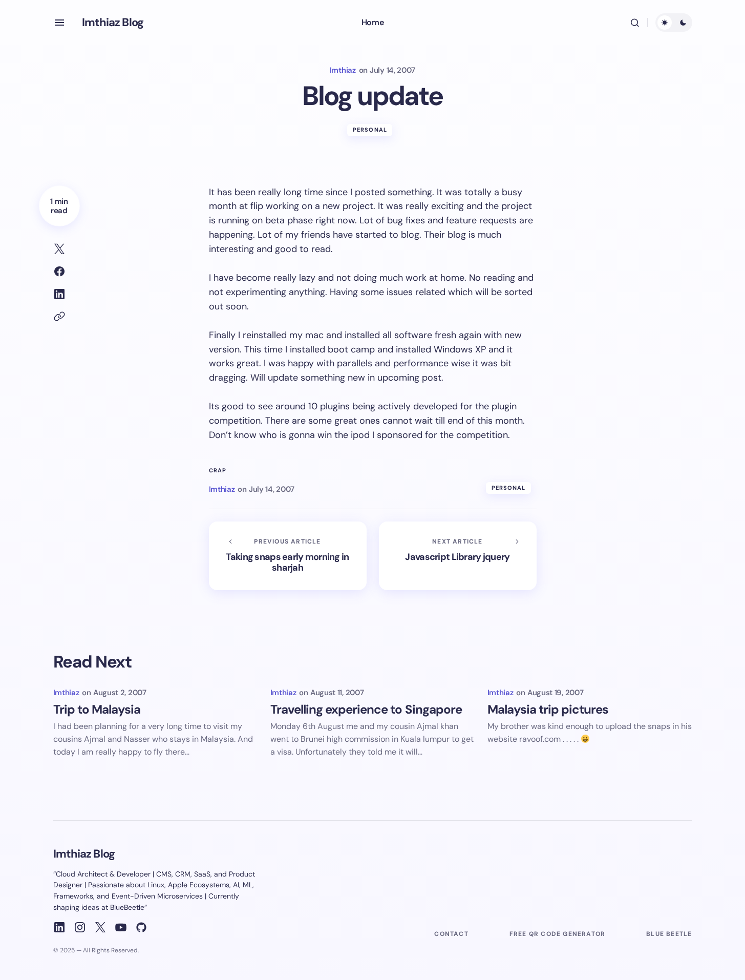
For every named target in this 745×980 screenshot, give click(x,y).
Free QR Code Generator (557, 934)
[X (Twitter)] (100, 927)
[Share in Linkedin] (59, 294)
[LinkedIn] (59, 927)
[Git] (141, 927)
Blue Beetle (669, 934)
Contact (451, 934)
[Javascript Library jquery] (458, 556)
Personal (370, 129)
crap (217, 470)
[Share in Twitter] (59, 249)
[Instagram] (80, 927)
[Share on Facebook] (59, 271)
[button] (59, 22)
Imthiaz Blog (112, 22)
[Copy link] (59, 316)
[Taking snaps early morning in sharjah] (288, 556)
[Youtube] (121, 927)
